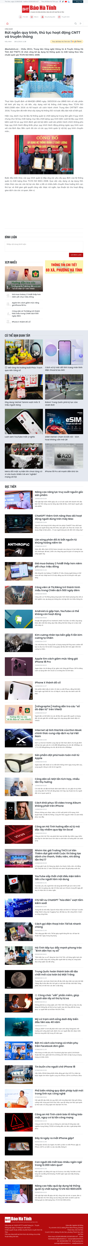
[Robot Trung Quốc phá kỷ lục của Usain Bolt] (64, 387)
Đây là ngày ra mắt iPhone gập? (54, 1138)
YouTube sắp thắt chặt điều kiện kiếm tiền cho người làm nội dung (58, 878)
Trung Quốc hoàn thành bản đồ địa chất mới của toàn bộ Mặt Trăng (56, 973)
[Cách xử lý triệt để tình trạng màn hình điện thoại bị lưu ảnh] (64, 352)
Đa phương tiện (50, 17)
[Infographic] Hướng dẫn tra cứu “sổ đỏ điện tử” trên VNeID (26, 287)
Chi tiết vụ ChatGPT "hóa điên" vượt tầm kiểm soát (59, 902)
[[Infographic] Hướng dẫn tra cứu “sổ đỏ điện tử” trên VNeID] (24, 279)
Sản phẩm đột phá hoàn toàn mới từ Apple (57, 757)
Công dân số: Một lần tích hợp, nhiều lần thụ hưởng (57, 781)
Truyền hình (66, 17)
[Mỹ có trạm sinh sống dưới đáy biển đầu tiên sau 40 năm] (19, 1027)
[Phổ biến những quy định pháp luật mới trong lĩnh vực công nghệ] (19, 1098)
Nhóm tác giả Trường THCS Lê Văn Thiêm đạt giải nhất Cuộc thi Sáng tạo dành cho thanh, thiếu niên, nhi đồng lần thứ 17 (58, 855)
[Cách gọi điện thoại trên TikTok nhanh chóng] (19, 931)
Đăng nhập (79, 1)
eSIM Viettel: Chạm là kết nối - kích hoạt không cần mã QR (62, 438)
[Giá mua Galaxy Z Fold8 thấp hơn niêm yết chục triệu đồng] (19, 571)
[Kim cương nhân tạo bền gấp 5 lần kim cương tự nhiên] (19, 642)
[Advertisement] (44, 209)
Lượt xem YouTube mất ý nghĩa (20, 436)
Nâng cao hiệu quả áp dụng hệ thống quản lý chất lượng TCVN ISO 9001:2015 (58, 1187)
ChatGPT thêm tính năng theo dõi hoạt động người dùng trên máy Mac (58, 517)
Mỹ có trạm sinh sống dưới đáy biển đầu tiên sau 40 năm (56, 1021)
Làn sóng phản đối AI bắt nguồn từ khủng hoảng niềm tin (56, 541)
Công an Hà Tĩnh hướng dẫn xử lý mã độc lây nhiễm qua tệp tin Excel (57, 828)
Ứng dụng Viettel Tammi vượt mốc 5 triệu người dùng (22, 403)
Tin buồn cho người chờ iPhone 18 (55, 1066)
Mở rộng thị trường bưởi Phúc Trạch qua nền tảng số (23, 369)
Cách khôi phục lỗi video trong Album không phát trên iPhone (58, 804)
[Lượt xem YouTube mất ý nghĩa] (24, 421)
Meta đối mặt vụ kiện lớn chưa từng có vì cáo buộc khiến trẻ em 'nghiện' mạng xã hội (23, 474)
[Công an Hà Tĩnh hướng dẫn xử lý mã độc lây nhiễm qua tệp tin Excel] (19, 834)
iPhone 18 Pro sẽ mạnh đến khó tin (61, 471)
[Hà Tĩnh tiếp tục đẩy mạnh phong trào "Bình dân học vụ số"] (19, 955)
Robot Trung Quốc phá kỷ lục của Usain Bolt (61, 403)
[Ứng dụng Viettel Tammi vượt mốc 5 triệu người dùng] (24, 387)
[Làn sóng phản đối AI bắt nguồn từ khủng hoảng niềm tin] (19, 547)
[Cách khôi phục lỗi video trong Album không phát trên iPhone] (19, 810)
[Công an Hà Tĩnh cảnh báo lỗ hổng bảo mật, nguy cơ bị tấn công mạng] (19, 1122)
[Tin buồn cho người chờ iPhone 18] (19, 1074)
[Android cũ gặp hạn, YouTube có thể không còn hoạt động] (19, 619)
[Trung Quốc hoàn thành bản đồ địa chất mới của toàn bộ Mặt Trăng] (19, 979)
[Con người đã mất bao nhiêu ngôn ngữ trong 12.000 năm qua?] (19, 1170)
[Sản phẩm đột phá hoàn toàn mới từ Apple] (19, 763)
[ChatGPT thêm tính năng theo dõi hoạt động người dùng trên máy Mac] (19, 523)
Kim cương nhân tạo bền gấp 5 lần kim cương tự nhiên (58, 636)
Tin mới (25, 17)
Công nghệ (9, 29)
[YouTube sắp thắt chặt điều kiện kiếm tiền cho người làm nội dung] (19, 884)
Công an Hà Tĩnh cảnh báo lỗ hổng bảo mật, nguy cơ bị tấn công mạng (58, 1116)
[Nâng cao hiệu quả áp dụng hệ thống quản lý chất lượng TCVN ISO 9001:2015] (19, 1193)
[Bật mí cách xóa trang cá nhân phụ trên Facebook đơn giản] (19, 1051)
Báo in (36, 17)
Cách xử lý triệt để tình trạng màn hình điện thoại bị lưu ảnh (63, 368)
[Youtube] (66, 2)
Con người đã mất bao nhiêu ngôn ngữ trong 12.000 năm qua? (58, 1164)
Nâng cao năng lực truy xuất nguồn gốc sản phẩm (59, 494)
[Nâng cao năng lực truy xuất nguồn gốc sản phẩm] (19, 500)
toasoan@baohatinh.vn (75, 1239)
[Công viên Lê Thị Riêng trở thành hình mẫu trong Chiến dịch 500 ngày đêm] (19, 595)
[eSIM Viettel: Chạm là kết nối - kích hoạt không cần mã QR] (64, 421)
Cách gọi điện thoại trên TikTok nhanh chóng (58, 925)
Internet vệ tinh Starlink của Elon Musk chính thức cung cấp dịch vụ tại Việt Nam (58, 733)
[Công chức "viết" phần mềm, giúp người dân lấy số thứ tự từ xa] (19, 1003)
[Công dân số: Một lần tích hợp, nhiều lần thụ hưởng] (19, 787)
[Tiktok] (63, 1)
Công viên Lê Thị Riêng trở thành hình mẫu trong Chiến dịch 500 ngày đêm (26, 313)
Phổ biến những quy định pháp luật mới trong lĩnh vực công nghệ (59, 1092)
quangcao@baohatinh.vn (62, 1243)
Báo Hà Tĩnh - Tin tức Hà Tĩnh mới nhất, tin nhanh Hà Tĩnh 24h (44, 9)
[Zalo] (69, 1)
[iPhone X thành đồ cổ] (19, 690)
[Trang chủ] (7, 23)
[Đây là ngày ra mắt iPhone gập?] (19, 1146)
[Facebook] (60, 2)
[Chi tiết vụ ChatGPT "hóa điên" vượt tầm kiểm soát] (19, 908)
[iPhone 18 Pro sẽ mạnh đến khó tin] (64, 456)
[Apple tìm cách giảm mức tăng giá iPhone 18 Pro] (19, 666)
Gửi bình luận (76, 255)
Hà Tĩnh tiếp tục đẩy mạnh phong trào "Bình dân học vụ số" (58, 949)
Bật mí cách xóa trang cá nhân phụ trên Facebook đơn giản (56, 1045)
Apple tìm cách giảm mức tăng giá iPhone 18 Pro (25, 304)
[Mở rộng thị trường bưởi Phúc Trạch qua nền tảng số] (24, 352)
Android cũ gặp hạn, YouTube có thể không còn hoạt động (57, 613)
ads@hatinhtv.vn (77, 1243)
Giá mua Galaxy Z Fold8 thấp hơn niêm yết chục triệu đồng (26, 295)
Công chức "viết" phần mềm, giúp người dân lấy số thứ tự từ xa (57, 997)
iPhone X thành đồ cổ (21, 322)
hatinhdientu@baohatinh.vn (57, 1239)
